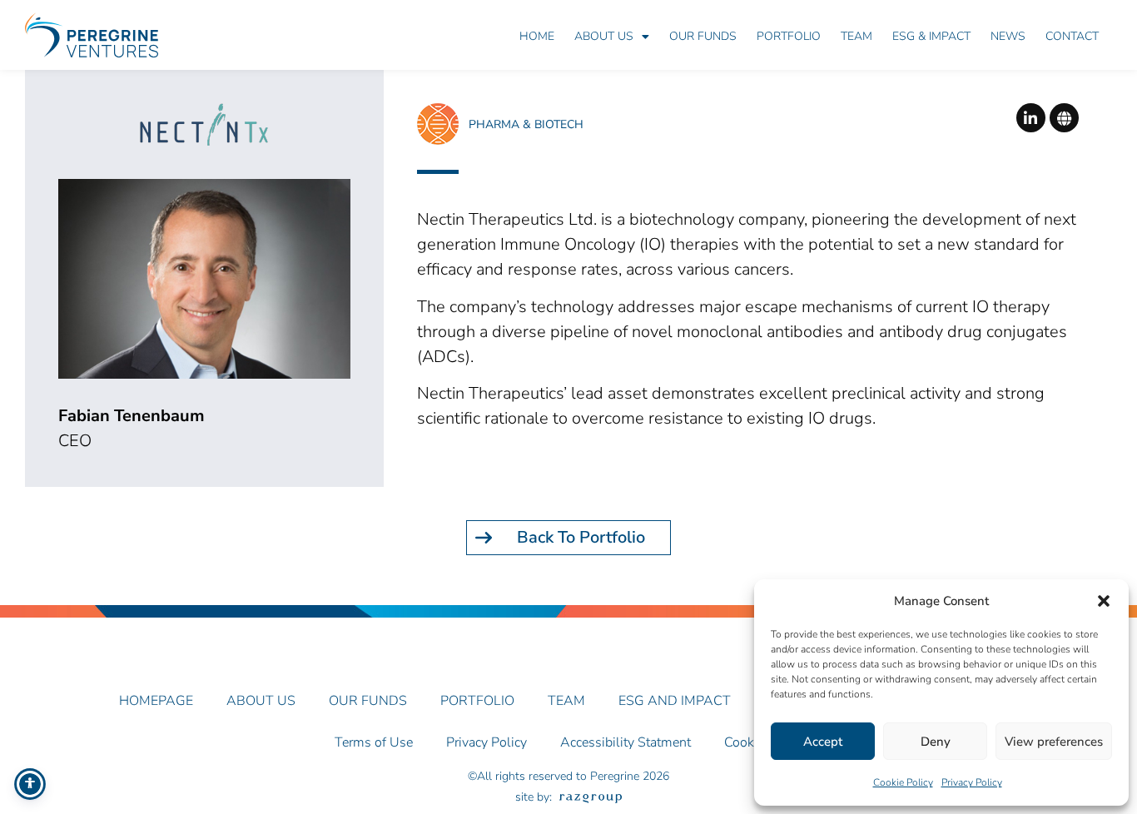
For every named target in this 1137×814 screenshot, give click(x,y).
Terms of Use (374, 742)
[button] (1103, 601)
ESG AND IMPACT (674, 701)
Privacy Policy (971, 782)
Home (536, 36)
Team (856, 36)
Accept (822, 741)
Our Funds (703, 36)
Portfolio (789, 36)
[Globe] (1064, 117)
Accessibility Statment (625, 742)
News (1008, 36)
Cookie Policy (903, 782)
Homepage (156, 701)
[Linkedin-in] (1030, 117)
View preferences (1054, 741)
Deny (936, 741)
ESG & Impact (931, 36)
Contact (1072, 36)
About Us (603, 36)
